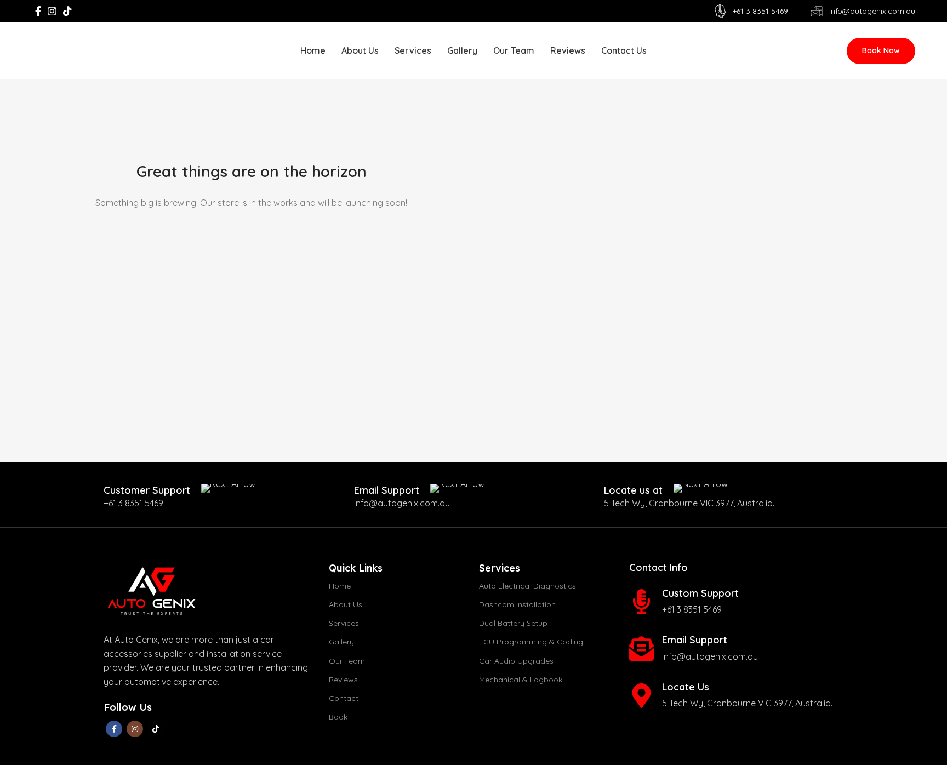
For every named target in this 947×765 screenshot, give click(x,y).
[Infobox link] (179, 490)
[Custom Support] (641, 601)
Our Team (347, 661)
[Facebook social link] (38, 11)
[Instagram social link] (52, 11)
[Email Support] (641, 648)
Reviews (343, 679)
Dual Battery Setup (513, 623)
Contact (343, 698)
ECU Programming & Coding (531, 642)
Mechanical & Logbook (520, 679)
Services (344, 623)
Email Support (694, 639)
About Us (345, 604)
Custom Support (700, 593)
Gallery (341, 642)
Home (340, 586)
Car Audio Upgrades (516, 661)
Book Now (881, 50)
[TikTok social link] (67, 11)
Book (338, 717)
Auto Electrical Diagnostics (527, 586)
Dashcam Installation (517, 604)
